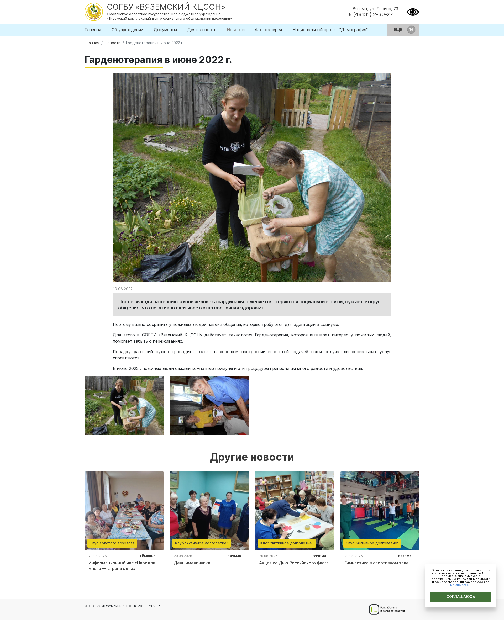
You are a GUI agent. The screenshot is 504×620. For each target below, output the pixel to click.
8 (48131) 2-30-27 (371, 14)
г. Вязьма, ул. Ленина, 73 (373, 8)
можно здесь (460, 585)
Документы (165, 29)
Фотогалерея (268, 29)
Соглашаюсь (460, 596)
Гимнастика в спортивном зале (376, 562)
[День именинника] (209, 510)
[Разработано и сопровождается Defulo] (386, 609)
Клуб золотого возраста (112, 543)
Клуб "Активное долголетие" (201, 543)
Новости (236, 29)
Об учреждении (127, 29)
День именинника (192, 562)
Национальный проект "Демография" (330, 29)
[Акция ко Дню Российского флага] (294, 510)
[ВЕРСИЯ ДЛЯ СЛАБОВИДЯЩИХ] (412, 11)
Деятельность (201, 29)
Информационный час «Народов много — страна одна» (121, 565)
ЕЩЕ (398, 29)
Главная (93, 29)
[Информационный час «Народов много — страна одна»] (124, 510)
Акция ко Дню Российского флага (294, 562)
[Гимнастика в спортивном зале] (379, 510)
